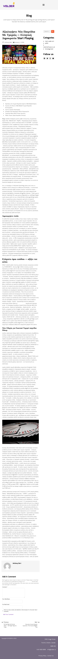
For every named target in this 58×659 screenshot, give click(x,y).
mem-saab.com (49, 41)
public (46, 43)
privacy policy (28, 581)
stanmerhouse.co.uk (49, 47)
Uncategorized (49, 49)
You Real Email (5, 604)
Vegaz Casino (21, 303)
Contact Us (50, 656)
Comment (5, 587)
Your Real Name (6, 599)
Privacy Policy (42, 656)
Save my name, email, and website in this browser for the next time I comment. (20, 610)
